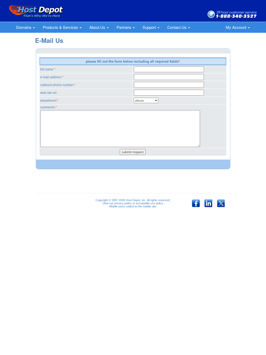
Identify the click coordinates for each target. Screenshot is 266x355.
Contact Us (177, 27)
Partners (124, 27)
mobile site (149, 206)
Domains (24, 27)
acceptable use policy (149, 203)
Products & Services (61, 27)
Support (150, 27)
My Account (236, 27)
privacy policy (123, 203)
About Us (97, 27)
